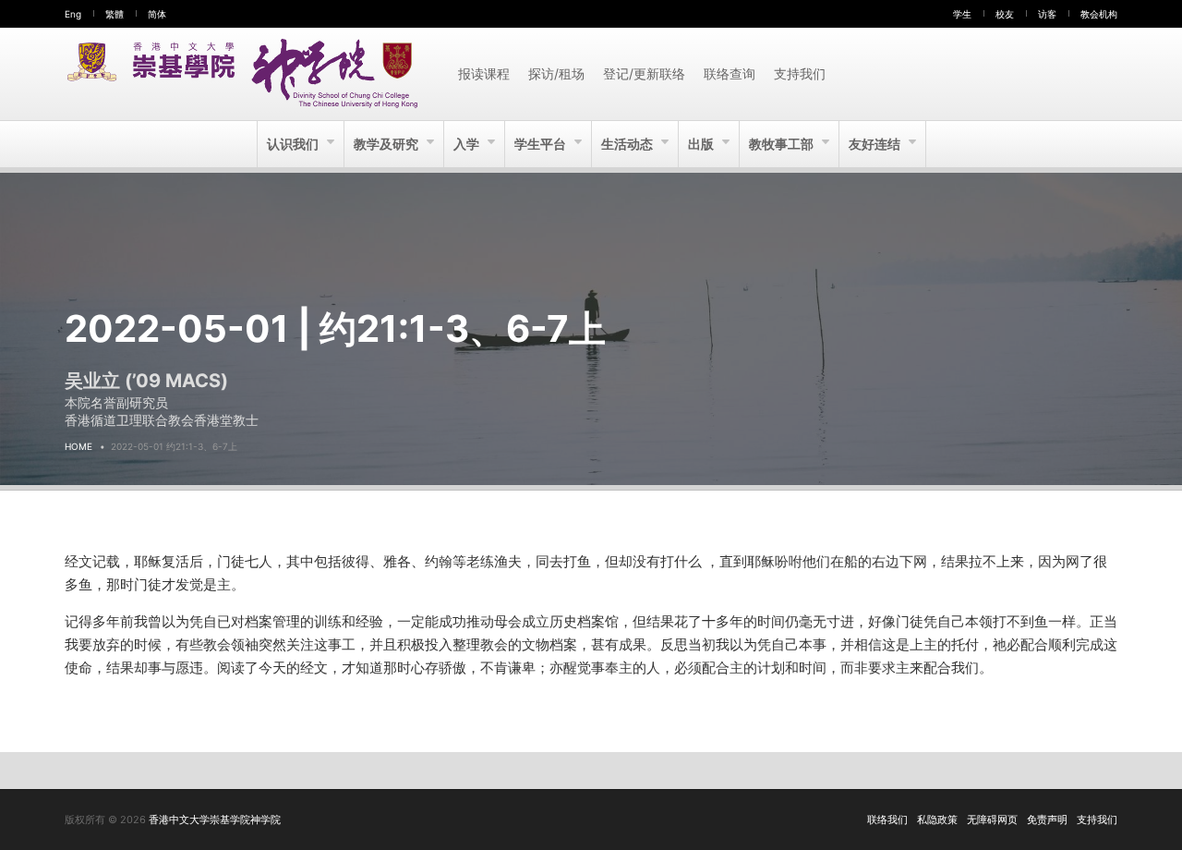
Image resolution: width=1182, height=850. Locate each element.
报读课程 (484, 73)
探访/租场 (556, 73)
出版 (702, 144)
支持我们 (800, 73)
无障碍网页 (992, 819)
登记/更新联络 (644, 73)
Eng (73, 13)
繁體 (114, 13)
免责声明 (1047, 819)
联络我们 (887, 819)
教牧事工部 (782, 144)
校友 (1004, 13)
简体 (157, 13)
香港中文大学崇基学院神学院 (215, 819)
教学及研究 (387, 144)
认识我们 (294, 144)
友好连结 (876, 144)
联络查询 (729, 73)
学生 (962, 13)
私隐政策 (937, 819)
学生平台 (541, 144)
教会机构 (1098, 13)
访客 (1047, 13)
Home (78, 446)
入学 (467, 144)
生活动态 (628, 144)
